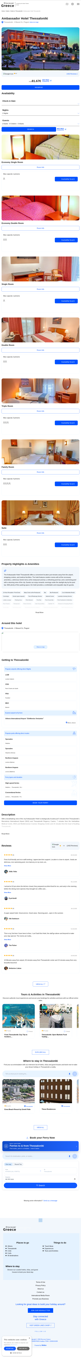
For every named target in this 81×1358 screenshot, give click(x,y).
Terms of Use (40, 1282)
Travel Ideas (49, 1246)
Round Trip (18, 1164)
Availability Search (68, 179)
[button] (17, 1353)
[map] (67, 4)
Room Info (40, 167)
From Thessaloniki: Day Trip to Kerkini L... (15, 1036)
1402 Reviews (71, 74)
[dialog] (17, 1346)
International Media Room (41, 1295)
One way (8, 1164)
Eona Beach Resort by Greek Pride (17, 1109)
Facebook (31, 1336)
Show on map (40, 647)
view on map (34, 22)
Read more (14, 1345)
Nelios (44, 1345)
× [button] (29, 1338)
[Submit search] (74, 1073)
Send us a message (50, 1200)
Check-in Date (9, 101)
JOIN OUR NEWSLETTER (40, 1310)
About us (40, 1289)
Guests (5, 120)
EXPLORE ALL (40, 1052)
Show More (7, 865)
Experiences (49, 1248)
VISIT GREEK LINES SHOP (40, 1325)
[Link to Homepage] (8, 8)
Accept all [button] (10, 1348)
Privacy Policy (41, 1285)
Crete (9, 1251)
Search (42, 1185)
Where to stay (13, 1266)
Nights (5, 110)
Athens (10, 1246)
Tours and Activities (51, 1251)
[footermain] (40, 1220)
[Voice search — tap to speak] (69, 1073)
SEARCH (30, 129)
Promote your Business (40, 1299)
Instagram (35, 1336)
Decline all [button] (23, 1348)
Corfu (9, 1253)
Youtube (42, 1336)
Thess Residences (49, 1109)
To (44, 1169)
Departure (7, 1177)
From (6, 1169)
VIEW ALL (39, 984)
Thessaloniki (12, 1248)
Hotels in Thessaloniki (16, 11)
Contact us (40, 1292)
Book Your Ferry (40, 803)
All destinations (13, 1255)
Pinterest (46, 1336)
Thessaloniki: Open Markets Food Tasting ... (54, 1036)
